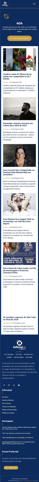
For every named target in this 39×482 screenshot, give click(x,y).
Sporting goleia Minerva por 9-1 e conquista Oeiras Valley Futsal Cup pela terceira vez (18, 443)
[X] (14, 385)
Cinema (5, 82)
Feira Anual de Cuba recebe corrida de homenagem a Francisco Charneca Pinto (19, 270)
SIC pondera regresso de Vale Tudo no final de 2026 (19, 318)
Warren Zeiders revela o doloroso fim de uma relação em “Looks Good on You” (19, 428)
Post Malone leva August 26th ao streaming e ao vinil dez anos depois (18, 221)
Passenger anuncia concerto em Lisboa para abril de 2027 (18, 124)
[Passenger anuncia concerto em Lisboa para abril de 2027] (19, 108)
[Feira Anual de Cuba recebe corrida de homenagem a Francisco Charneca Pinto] (19, 253)
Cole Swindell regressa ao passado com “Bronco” (18, 437)
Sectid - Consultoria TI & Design (28, 480)
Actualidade (7, 323)
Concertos (6, 129)
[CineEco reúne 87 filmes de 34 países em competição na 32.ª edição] (19, 59)
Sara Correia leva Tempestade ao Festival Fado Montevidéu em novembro (19, 172)
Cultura (5, 227)
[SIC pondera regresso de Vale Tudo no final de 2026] (19, 302)
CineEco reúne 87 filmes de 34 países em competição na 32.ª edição (17, 76)
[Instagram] (9, 385)
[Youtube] (19, 385)
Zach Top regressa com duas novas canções (16, 433)
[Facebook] (4, 385)
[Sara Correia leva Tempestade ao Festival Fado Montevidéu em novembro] (19, 155)
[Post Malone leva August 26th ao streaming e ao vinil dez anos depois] (19, 204)
